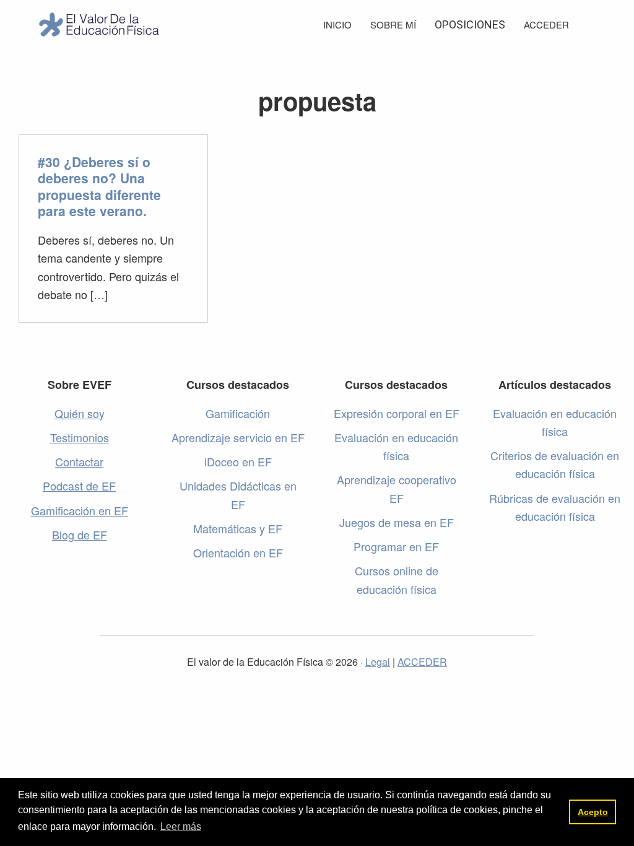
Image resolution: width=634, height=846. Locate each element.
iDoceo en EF (238, 461)
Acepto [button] (593, 812)
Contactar (79, 461)
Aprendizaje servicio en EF (238, 437)
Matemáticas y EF (237, 528)
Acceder (546, 24)
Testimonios (79, 437)
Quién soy (79, 413)
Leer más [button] (180, 826)
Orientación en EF (238, 552)
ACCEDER (422, 662)
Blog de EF (79, 534)
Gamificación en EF (79, 510)
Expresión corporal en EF (396, 413)
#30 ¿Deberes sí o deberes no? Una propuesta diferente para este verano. (99, 186)
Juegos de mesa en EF (396, 522)
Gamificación (238, 413)
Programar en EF (396, 546)
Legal (377, 662)
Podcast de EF (79, 486)
